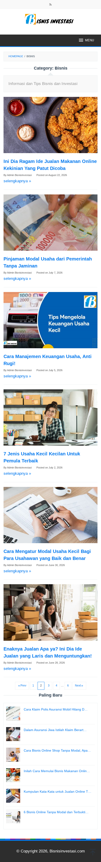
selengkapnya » (17, 181)
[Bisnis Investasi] (50, 19)
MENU (89, 40)
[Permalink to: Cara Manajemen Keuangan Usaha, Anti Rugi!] (50, 320)
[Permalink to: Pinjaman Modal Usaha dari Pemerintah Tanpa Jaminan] (50, 222)
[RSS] (50, 5)
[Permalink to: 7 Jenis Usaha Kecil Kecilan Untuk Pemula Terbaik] (50, 417)
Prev (23, 685)
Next (78, 685)
